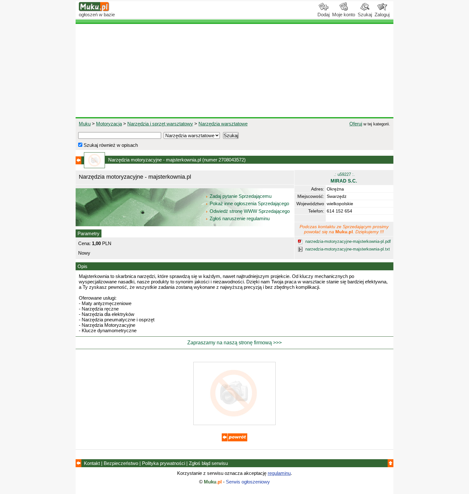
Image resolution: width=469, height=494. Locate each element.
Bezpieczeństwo (121, 463)
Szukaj (365, 14)
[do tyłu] (234, 439)
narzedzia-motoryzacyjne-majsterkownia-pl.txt (347, 249)
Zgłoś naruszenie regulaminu (239, 218)
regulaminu (279, 473)
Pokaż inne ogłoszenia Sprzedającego (249, 203)
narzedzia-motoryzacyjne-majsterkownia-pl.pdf (348, 241)
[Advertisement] (234, 70)
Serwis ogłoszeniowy (248, 481)
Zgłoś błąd (208, 463)
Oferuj (355, 123)
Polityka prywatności (163, 463)
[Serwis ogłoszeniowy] (94, 9)
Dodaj (323, 14)
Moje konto (343, 14)
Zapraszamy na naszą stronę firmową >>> (234, 342)
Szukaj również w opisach (110, 145)
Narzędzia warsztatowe (223, 123)
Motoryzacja (109, 123)
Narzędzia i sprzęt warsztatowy (160, 123)
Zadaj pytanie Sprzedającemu (240, 196)
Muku (85, 123)
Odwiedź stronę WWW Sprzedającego (249, 211)
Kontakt (92, 463)
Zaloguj (382, 14)
